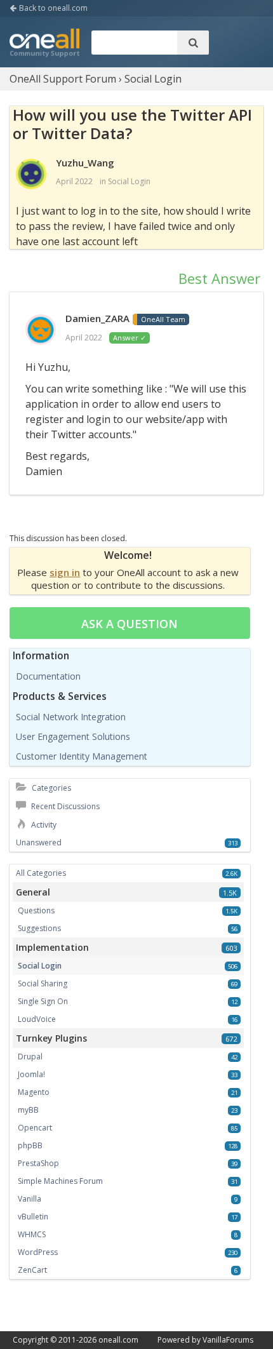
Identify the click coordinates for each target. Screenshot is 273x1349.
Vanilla (29, 1198)
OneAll (44, 44)
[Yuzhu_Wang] (31, 175)
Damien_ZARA (97, 318)
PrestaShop (38, 1163)
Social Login (129, 181)
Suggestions (39, 928)
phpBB (30, 1145)
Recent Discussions (64, 806)
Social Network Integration (71, 717)
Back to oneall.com (52, 8)
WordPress (38, 1252)
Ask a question (129, 623)
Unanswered (39, 842)
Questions (36, 910)
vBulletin (33, 1216)
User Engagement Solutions (73, 736)
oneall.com (118, 1339)
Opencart (35, 1127)
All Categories (41, 873)
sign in (65, 572)
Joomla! (31, 1074)
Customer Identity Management (81, 756)
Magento (34, 1092)
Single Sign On (43, 1001)
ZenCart (32, 1270)
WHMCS (32, 1234)
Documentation (48, 676)
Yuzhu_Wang (85, 162)
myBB (28, 1109)
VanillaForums (228, 1339)
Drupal (30, 1056)
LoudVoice (37, 1019)
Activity (43, 824)
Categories (50, 787)
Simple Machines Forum (60, 1181)
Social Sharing (42, 983)
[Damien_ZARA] (40, 330)
